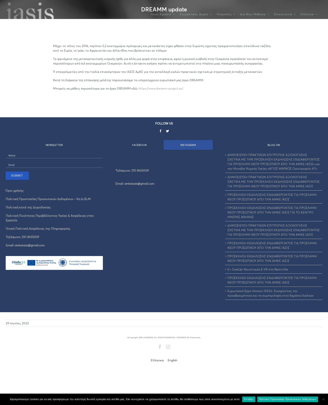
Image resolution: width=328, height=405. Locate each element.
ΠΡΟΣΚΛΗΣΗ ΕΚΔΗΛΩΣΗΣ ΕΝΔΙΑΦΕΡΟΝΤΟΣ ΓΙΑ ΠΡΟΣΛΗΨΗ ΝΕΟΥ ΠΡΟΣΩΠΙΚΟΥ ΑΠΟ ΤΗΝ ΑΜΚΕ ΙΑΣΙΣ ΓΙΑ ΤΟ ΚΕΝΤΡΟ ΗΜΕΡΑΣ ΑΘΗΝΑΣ (272, 212)
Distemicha (195, 337)
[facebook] (160, 130)
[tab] (139, 145)
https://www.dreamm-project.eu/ (161, 88)
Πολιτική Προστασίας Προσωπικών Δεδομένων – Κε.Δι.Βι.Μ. (48, 199)
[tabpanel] (164, 175)
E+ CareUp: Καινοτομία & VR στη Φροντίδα (257, 269)
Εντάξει (248, 399)
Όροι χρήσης (15, 190)
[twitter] (167, 130)
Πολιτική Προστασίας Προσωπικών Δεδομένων (287, 399)
